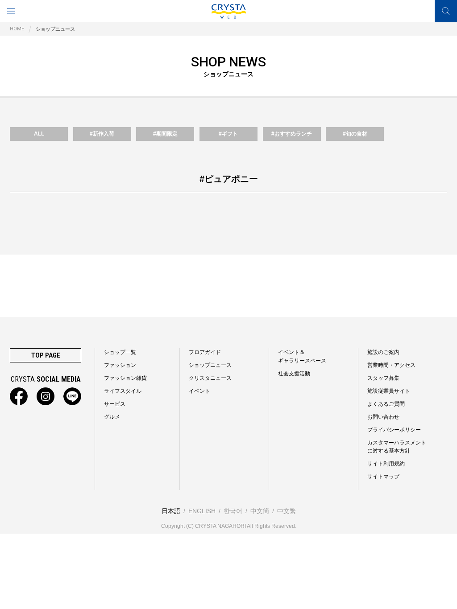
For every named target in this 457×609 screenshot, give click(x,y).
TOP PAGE (45, 355)
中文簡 (259, 510)
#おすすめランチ (291, 134)
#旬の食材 (355, 134)
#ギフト (228, 134)
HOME (17, 29)
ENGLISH (202, 510)
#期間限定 (165, 134)
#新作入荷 (102, 134)
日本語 (171, 510)
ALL (39, 134)
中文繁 (286, 510)
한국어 (233, 510)
